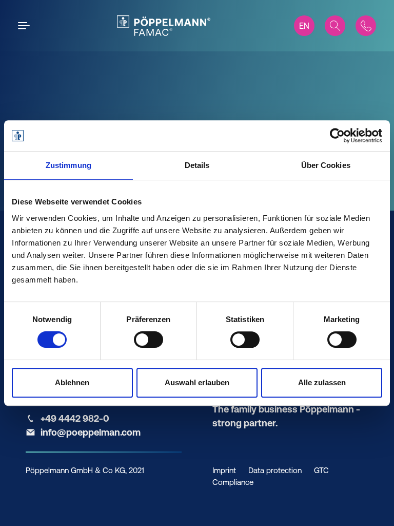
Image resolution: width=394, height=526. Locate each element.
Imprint (224, 470)
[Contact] (366, 25)
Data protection (275, 470)
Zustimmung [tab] (68, 165)
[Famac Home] (163, 25)
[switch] (148, 339)
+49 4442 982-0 (75, 418)
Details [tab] (197, 165)
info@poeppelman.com (91, 432)
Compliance (232, 482)
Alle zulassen (322, 382)
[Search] (335, 25)
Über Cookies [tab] (325, 165)
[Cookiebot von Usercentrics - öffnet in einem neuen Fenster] (337, 135)
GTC (321, 470)
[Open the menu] (25, 25)
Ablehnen (72, 382)
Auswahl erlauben (197, 382)
